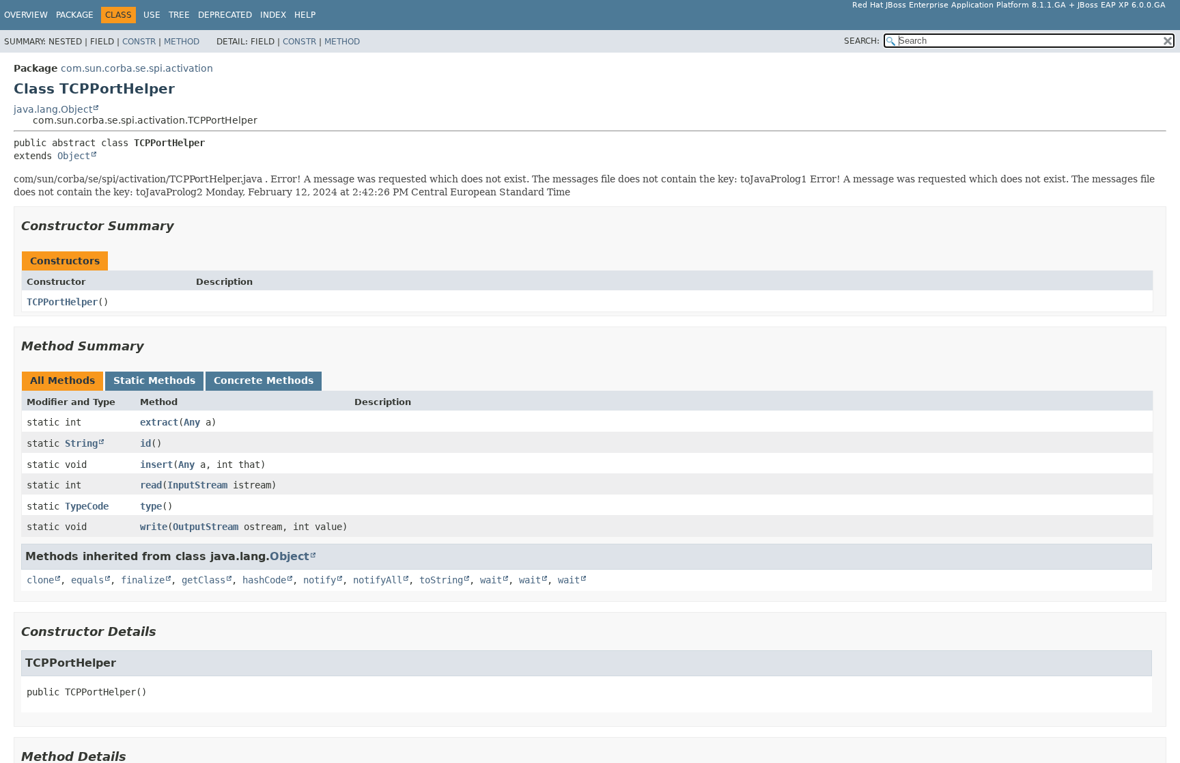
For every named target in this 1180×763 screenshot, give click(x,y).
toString (441, 579)
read (151, 485)
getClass (203, 579)
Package (75, 15)
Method (181, 41)
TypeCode (87, 506)
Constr (139, 41)
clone (40, 579)
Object (73, 155)
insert (156, 464)
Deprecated (225, 15)
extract (159, 422)
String (81, 443)
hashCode (264, 579)
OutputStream (205, 526)
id (145, 443)
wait (491, 579)
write (153, 526)
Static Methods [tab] (154, 380)
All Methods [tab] (62, 380)
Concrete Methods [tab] (263, 380)
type (151, 506)
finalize (143, 579)
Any (192, 422)
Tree (179, 15)
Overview (26, 15)
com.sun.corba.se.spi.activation (137, 68)
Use (151, 15)
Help (304, 15)
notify (319, 579)
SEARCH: (862, 41)
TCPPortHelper (62, 301)
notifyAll (377, 579)
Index (273, 15)
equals (87, 579)
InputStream (197, 485)
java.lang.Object (53, 109)
